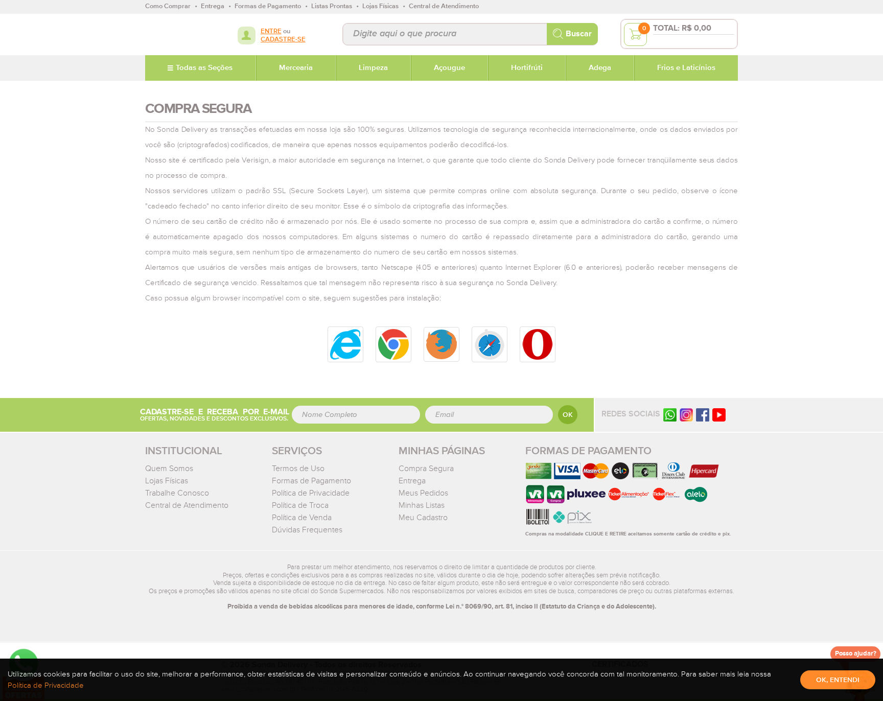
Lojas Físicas (166, 481)
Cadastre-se (283, 39)
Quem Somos (169, 468)
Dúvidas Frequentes (307, 530)
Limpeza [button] (373, 68)
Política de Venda (302, 517)
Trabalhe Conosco (177, 493)
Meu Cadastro (423, 517)
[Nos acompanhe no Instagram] (686, 414)
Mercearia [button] (296, 68)
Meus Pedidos (423, 493)
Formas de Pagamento (311, 481)
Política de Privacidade (311, 493)
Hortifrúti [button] (527, 68)
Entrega (412, 481)
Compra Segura (426, 468)
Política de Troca (300, 505)
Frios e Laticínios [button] (686, 68)
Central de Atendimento (186, 505)
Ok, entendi (837, 680)
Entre (271, 31)
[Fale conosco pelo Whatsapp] (670, 414)
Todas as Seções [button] (204, 68)
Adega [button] (600, 68)
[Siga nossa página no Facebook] (702, 414)
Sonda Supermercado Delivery (178, 34)
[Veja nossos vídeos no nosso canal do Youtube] (719, 414)
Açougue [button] (449, 68)
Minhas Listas (422, 505)
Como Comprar (168, 6)
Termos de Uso (298, 468)
